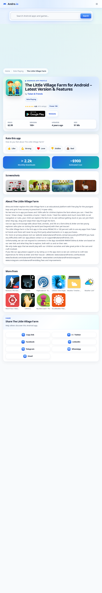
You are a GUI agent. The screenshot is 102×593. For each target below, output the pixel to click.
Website (52, 114)
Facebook (28, 342)
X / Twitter (74, 334)
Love (41, 148)
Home (7, 71)
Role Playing (18, 71)
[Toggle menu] (97, 4)
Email (28, 356)
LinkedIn (74, 342)
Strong (26, 148)
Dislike (56, 148)
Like (11, 148)
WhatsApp (74, 349)
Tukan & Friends (35, 94)
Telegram (28, 349)
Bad (70, 148)
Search (86, 16)
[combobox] (51, 16)
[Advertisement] (51, 42)
